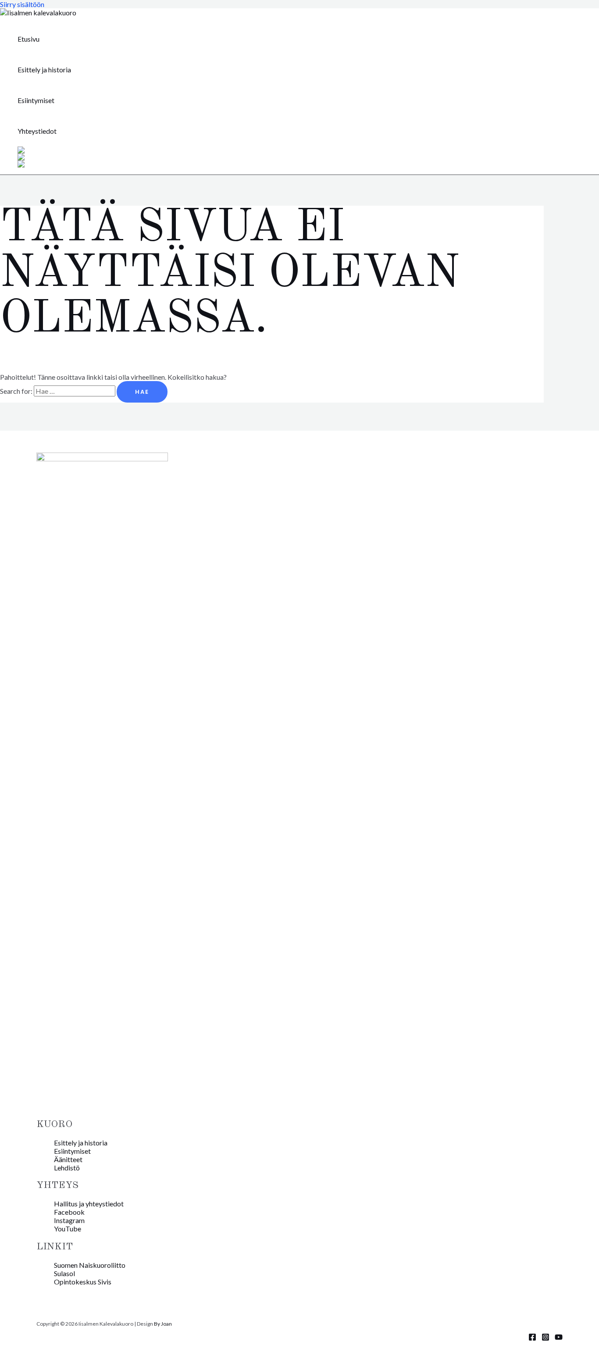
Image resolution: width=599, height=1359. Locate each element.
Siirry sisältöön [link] (22, 4)
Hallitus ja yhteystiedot (89, 1203)
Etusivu (28, 39)
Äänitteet (68, 1159)
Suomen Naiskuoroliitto (89, 1265)
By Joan (163, 1323)
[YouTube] (559, 1338)
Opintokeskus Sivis (82, 1281)
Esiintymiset (36, 100)
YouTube (67, 1228)
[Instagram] (545, 1338)
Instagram (69, 1220)
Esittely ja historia (44, 69)
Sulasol (64, 1273)
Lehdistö (67, 1167)
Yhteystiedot (37, 131)
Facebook (69, 1212)
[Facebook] (532, 1338)
